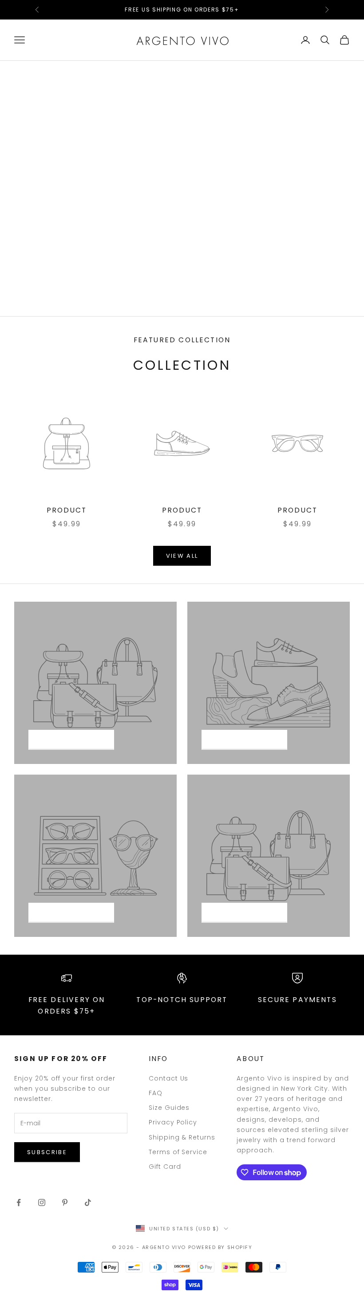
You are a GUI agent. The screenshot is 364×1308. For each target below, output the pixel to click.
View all (182, 556)
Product (67, 510)
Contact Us (169, 1078)
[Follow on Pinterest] (64, 1202)
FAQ (155, 1093)
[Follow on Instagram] (41, 1202)
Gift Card (165, 1166)
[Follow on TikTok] (87, 1202)
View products (71, 740)
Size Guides (169, 1107)
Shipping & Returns (182, 1137)
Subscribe (47, 1152)
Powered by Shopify (220, 1247)
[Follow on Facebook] (18, 1202)
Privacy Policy (173, 1122)
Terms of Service (178, 1151)
